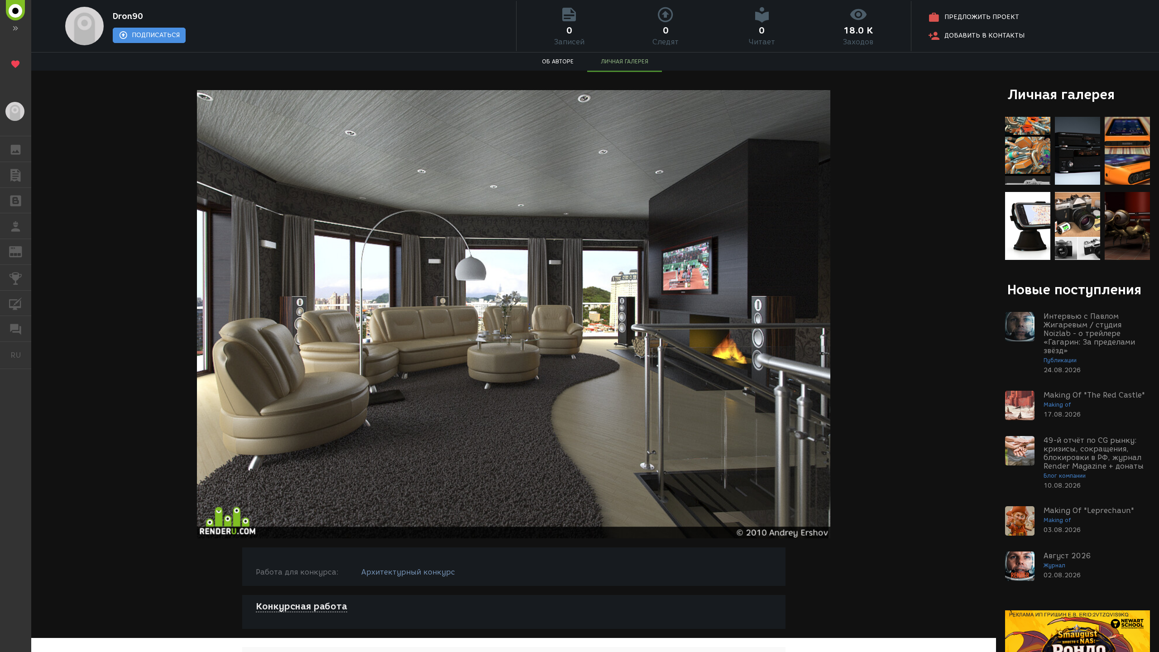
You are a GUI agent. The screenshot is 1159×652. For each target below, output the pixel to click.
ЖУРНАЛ (21, 251)
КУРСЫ (15, 303)
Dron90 (128, 16)
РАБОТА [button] (15, 226)
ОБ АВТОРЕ (558, 61)
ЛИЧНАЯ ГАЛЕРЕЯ (624, 61)
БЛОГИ (15, 200)
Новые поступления (1074, 289)
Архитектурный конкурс (408, 572)
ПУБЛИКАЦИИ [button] (15, 174)
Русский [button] (20, 355)
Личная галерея (1061, 94)
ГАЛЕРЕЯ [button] (15, 149)
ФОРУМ (15, 328)
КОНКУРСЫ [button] (15, 277)
